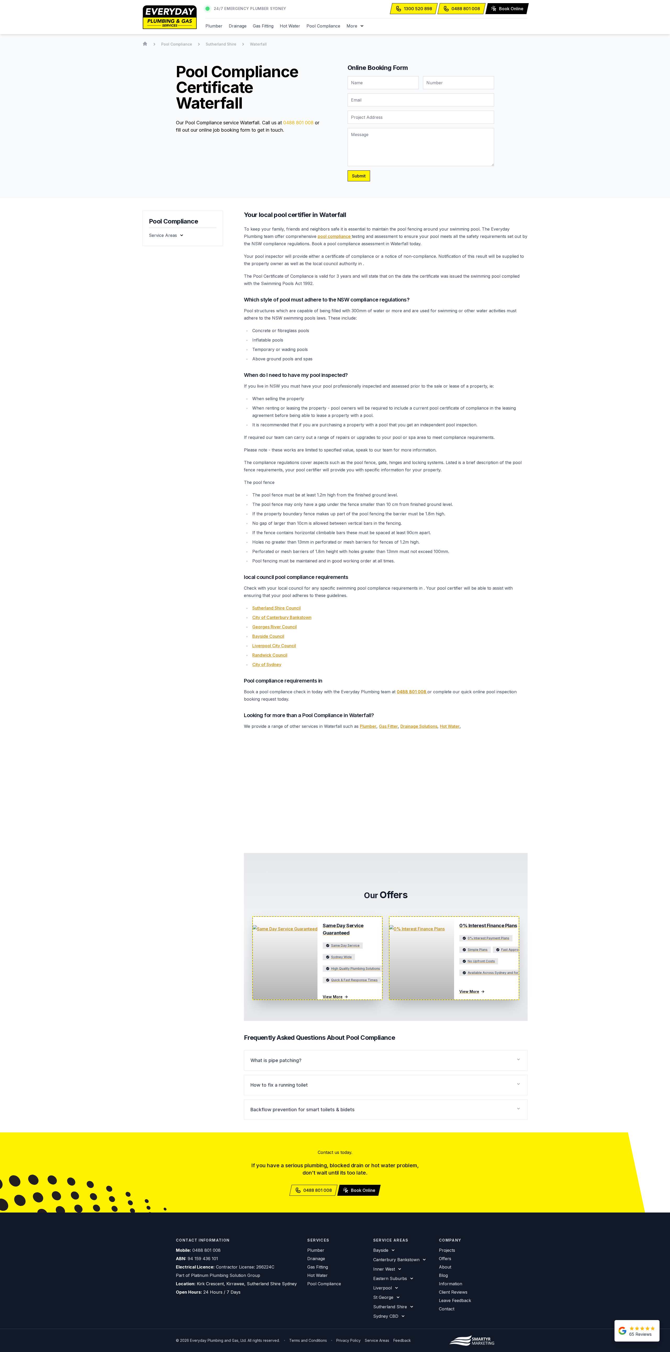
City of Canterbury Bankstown (281, 617)
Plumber (213, 26)
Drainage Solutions (418, 726)
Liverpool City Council (274, 645)
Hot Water (290, 26)
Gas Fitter (388, 726)
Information (450, 1283)
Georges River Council (274, 626)
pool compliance (335, 236)
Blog (443, 1275)
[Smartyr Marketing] (471, 1340)
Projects (447, 1250)
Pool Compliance (323, 26)
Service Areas (377, 1340)
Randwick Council (269, 655)
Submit (359, 175)
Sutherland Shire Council (276, 608)
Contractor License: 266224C (245, 1267)
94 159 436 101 (203, 1258)
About (445, 1267)
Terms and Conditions (308, 1340)
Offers (445, 1258)
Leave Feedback (455, 1300)
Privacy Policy (348, 1340)
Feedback (402, 1340)
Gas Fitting (263, 26)
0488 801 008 (298, 122)
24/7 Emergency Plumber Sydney (250, 8)
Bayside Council (268, 636)
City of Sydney (266, 664)
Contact (446, 1308)
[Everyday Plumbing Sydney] (169, 17)
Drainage (238, 26)
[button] (356, 26)
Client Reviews (453, 1292)
